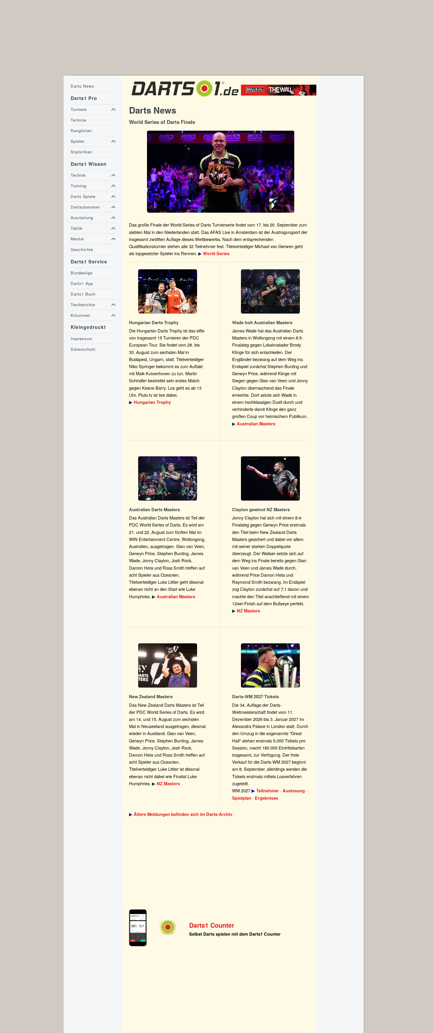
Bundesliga (81, 273)
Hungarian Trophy (152, 402)
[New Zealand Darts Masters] (271, 478)
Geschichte (82, 249)
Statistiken (81, 152)
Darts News (82, 86)
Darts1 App (82, 283)
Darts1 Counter (211, 925)
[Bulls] (280, 94)
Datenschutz (83, 349)
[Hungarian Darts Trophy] (167, 291)
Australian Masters (256, 424)
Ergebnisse (266, 798)
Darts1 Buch (83, 294)
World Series (216, 253)
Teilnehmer (267, 791)
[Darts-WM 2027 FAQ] (271, 665)
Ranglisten (81, 130)
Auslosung (293, 791)
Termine (78, 120)
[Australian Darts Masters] (271, 291)
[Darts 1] (185, 98)
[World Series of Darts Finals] (220, 172)
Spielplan (241, 798)
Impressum (81, 338)
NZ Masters (248, 611)
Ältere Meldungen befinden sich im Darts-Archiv (183, 814)
